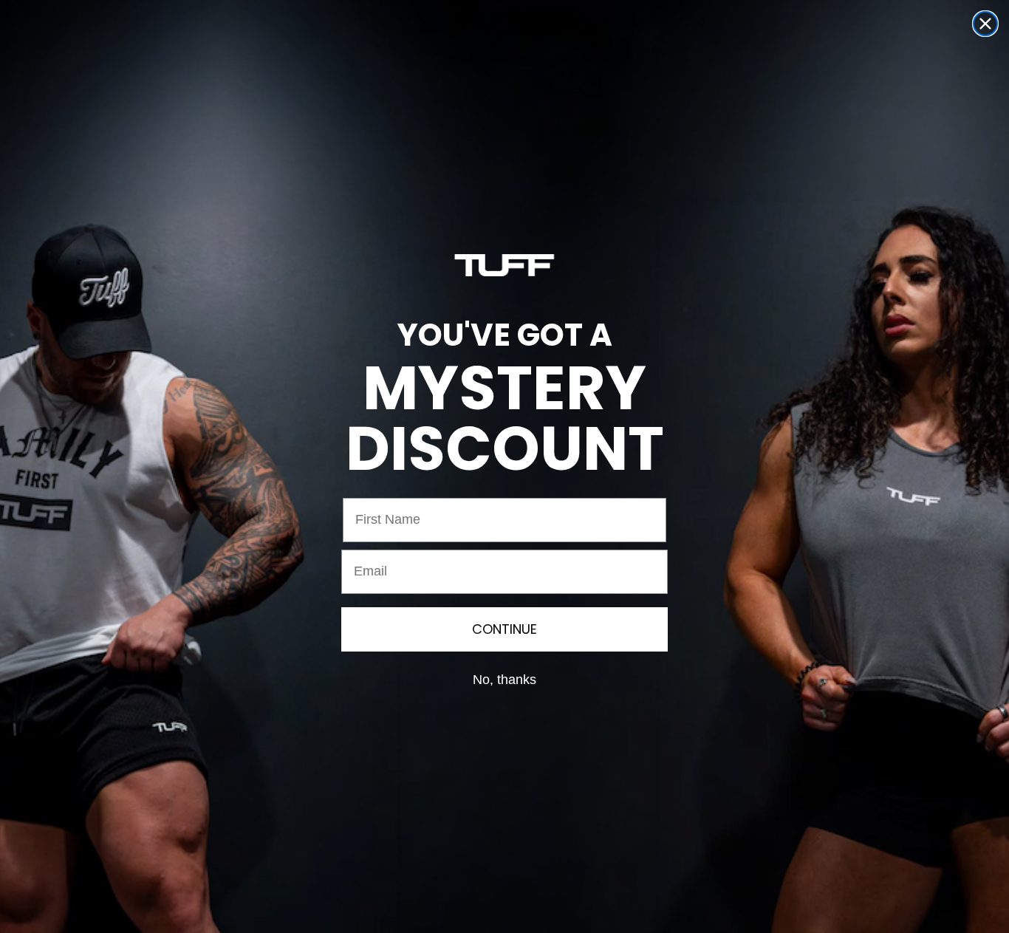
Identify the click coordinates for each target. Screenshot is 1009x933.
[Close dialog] (985, 23)
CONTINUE (504, 629)
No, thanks (504, 679)
